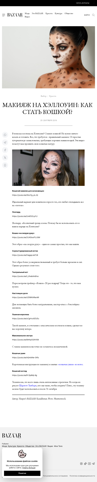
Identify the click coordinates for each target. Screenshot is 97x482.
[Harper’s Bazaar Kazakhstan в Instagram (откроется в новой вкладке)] (81, 464)
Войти (87, 15)
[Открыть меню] (3, 15)
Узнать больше (28, 468)
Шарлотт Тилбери (28, 385)
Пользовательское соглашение (55, 476)
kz (94, 3)
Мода (27, 13)
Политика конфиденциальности (82, 476)
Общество (69, 13)
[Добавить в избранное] (5, 165)
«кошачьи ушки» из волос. (70, 364)
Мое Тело (58, 446)
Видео (27, 16)
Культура (58, 13)
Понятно (22, 473)
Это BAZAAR (37, 13)
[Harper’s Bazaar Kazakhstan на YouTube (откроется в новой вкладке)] (89, 464)
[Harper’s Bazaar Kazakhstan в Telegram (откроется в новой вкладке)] (93, 464)
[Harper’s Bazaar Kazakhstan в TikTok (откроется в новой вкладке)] (85, 464)
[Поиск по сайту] (93, 15)
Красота (49, 13)
